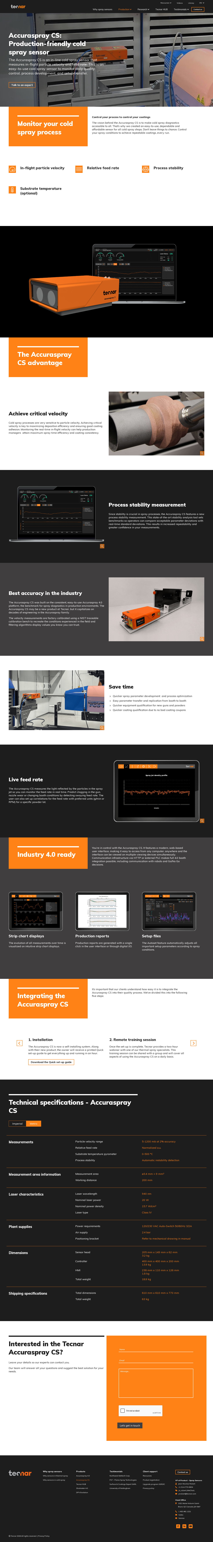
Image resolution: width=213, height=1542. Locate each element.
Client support (150, 1471)
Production (123, 9)
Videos (180, 3)
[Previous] (19, 1043)
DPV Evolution (82, 1492)
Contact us (198, 9)
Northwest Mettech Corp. (120, 1476)
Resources (165, 3)
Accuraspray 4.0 (83, 1476)
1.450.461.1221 (185, 1511)
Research (142, 9)
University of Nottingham (120, 1488)
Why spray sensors (102, 9)
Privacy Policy (43, 1536)
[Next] (193, 1043)
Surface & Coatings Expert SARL (123, 1484)
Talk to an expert (22, 85)
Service (181, 1518)
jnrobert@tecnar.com (187, 1494)
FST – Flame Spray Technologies (123, 1480)
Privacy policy (148, 1488)
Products (80, 1471)
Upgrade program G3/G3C (154, 1484)
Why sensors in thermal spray (55, 1476)
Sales (181, 1515)
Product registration (151, 1480)
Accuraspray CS (83, 1480)
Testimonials (180, 9)
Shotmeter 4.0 (82, 1488)
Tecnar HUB (161, 9)
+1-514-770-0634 (186, 1487)
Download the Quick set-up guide (51, 1062)
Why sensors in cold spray (54, 1480)
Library (191, 3)
